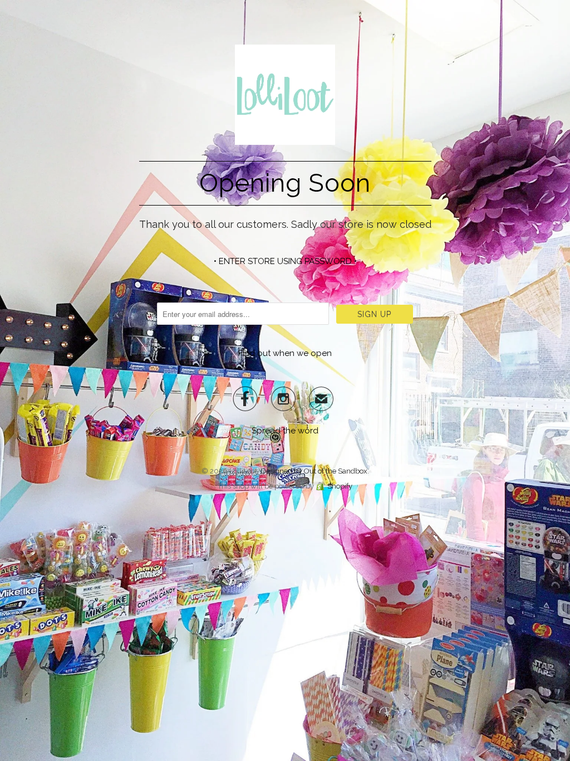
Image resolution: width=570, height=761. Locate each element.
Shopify (339, 486)
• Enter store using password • (285, 261)
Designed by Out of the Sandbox (314, 471)
